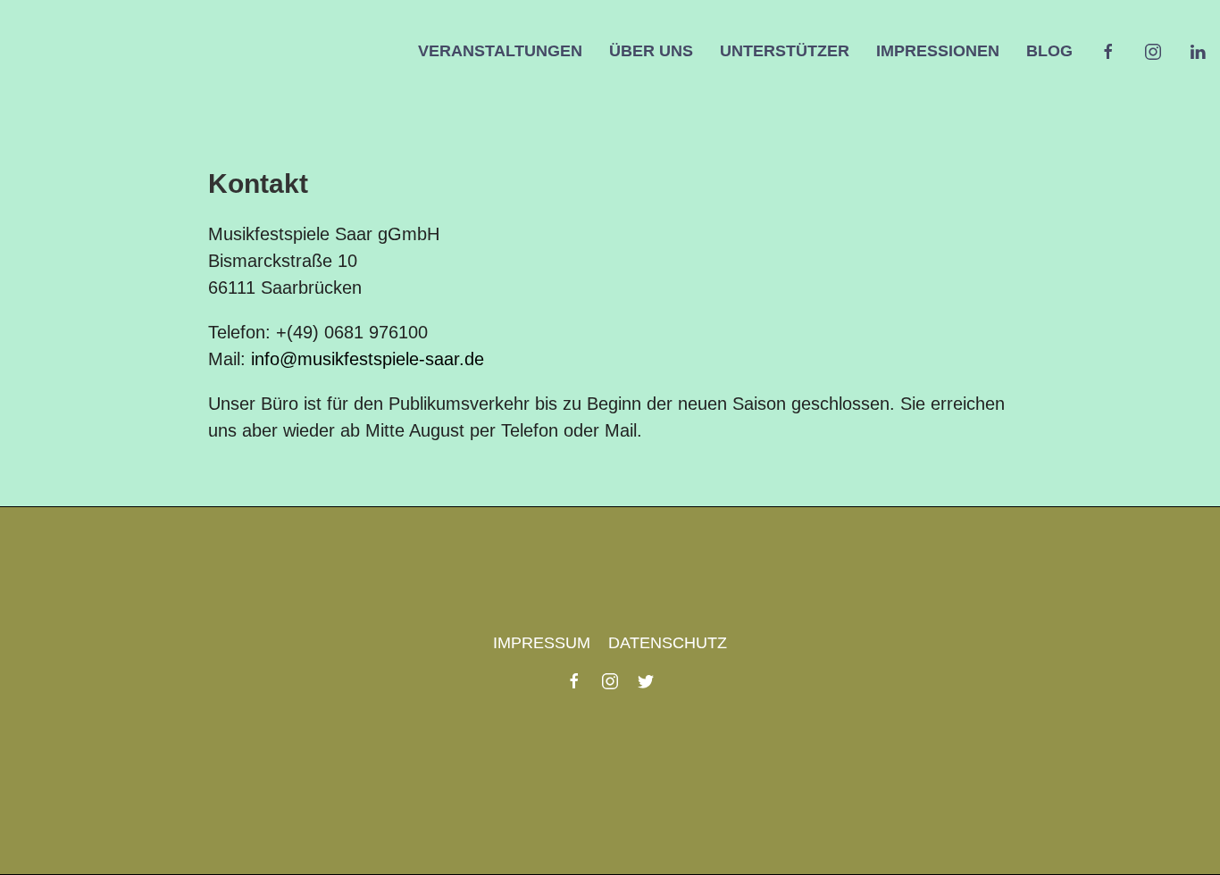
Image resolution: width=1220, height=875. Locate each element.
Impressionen (937, 51)
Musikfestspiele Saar (102, 51)
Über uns (651, 51)
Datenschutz (667, 643)
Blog (1049, 51)
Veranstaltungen (500, 51)
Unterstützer (784, 51)
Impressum (541, 643)
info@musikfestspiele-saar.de (367, 359)
